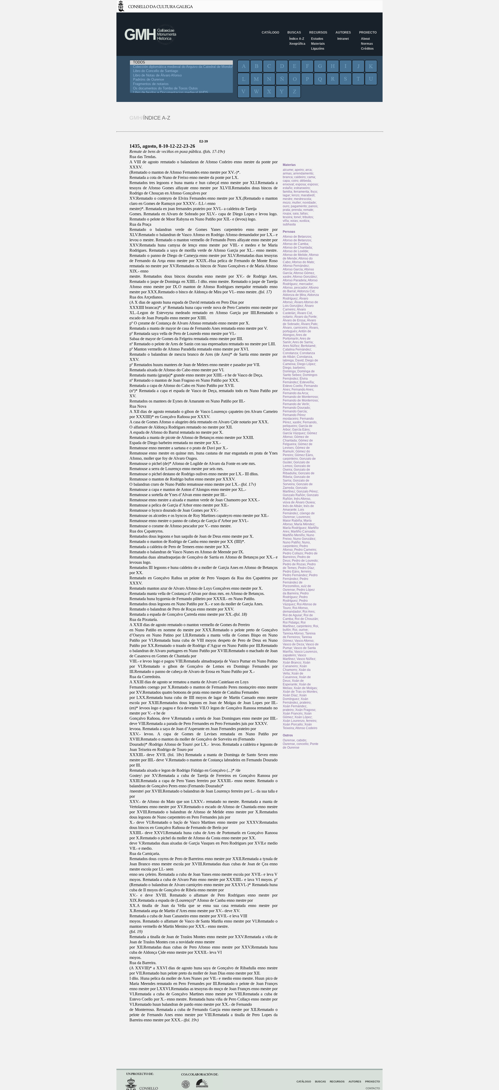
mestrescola (302, 199)
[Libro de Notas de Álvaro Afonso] (181, 75)
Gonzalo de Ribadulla (296, 471)
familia (287, 191)
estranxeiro (302, 188)
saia (296, 213)
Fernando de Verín (296, 404)
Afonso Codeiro (306, 728)
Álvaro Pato (309, 324)
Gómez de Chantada (296, 438)
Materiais (318, 44)
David (299, 360)
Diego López (306, 364)
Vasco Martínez (294, 657)
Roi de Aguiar (292, 615)
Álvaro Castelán (294, 311)
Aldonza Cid (305, 291)
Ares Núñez (291, 346)
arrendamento (303, 173)
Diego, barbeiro (294, 367)
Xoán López (303, 717)
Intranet (343, 39)
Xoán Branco (292, 662)
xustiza (304, 221)
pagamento (299, 206)
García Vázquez (294, 433)
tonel (297, 217)
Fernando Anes (302, 389)
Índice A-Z (296, 39)
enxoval (288, 184)
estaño (287, 188)
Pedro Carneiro (305, 550)
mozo (287, 202)
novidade (309, 202)
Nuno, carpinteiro (297, 544)
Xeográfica (297, 44)
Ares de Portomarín (295, 336)
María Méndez (304, 524)
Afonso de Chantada (297, 247)
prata (286, 210)
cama (311, 177)
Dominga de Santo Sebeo (299, 373)
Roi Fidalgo (291, 622)
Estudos (317, 39)
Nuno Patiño (291, 542)
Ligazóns (317, 48)
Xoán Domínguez (295, 697)
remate (308, 210)
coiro (294, 181)
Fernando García (295, 411)
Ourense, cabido (294, 740)
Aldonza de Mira (294, 295)
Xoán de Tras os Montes (300, 691)
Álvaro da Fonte (305, 317)
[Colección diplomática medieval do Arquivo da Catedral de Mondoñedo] (181, 67)
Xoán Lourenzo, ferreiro (299, 721)
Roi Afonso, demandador (295, 609)
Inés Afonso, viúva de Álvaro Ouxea (299, 500)
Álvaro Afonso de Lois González (300, 304)
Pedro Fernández (295, 575)
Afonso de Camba (295, 244)
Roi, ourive (300, 630)
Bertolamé (308, 346)
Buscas (294, 32)
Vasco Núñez (306, 659)
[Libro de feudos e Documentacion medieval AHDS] (181, 92)
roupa (287, 213)
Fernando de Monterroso (300, 397)
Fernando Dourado (296, 408)
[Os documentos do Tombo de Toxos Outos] (181, 88)
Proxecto (368, 32)
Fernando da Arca (295, 393)
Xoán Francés (293, 713)
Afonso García (293, 269)
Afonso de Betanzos (297, 236)
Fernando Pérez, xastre (298, 420)
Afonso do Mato (303, 262)
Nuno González (304, 539)
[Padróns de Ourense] (181, 79)
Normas (367, 44)
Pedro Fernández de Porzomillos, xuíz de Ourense (297, 584)
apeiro (299, 170)
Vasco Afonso (303, 641)
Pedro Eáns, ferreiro (297, 571)
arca (308, 170)
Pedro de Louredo (305, 560)
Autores (343, 32)
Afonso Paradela (294, 280)
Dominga (289, 371)
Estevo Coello (293, 386)
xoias (294, 221)
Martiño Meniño (294, 535)
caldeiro (300, 177)
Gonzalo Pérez (307, 491)
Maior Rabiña (292, 520)
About (365, 39)
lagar (286, 195)
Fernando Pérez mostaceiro (294, 416)
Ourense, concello (295, 744)
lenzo (295, 195)
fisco (314, 191)
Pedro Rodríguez (296, 595)
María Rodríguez (294, 528)
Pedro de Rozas (294, 564)
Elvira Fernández (295, 380)
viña (286, 221)
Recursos (318, 32)
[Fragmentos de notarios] (181, 84)
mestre (287, 199)
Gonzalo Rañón (294, 495)
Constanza (290, 353)
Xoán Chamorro (295, 668)
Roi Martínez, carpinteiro (297, 624)
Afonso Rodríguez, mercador (300, 282)
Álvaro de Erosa (294, 320)
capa (286, 181)
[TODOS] (181, 62)
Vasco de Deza (293, 644)
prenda (297, 210)
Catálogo (270, 32)
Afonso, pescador (295, 287)
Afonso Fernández (296, 266)
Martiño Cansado (303, 531)
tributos (308, 217)
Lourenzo (303, 517)
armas (287, 173)
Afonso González (305, 276)
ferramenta (301, 191)
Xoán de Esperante (293, 682)
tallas (304, 213)
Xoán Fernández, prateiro (297, 700)
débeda (305, 181)
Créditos (367, 48)
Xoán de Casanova (293, 675)
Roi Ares (308, 611)
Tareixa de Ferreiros (299, 635)
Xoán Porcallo (293, 724)
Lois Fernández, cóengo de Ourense (299, 513)
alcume (288, 170)
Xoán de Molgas (305, 688)
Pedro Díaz (306, 568)
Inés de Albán (292, 506)
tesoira (287, 217)
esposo (312, 184)
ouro (286, 206)
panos (312, 206)
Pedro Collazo (293, 553)
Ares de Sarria (302, 342)
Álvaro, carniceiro (295, 327)
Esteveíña (307, 382)
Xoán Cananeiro (296, 664)
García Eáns (301, 429)
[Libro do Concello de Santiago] (181, 71)
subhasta (289, 224)
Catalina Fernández (297, 349)
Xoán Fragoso (305, 710)
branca (288, 177)
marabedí (307, 195)
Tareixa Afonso (293, 633)
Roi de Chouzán (306, 619)
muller (296, 202)
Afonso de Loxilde (295, 251)
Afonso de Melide (295, 255)
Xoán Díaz (290, 695)
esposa (301, 184)
